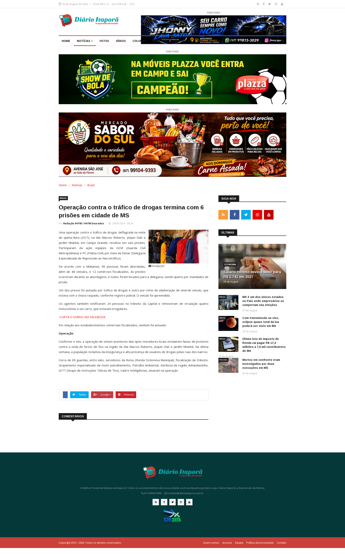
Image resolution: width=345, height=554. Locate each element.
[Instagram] (276, 4)
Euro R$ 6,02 (119, 4)
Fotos (104, 41)
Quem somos (211, 542)
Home (66, 41)
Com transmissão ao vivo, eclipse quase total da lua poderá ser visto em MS (260, 321)
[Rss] (258, 4)
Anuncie (227, 542)
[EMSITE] (172, 516)
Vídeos (121, 41)
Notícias (84, 41)
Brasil (90, 185)
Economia (230, 264)
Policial (223, 360)
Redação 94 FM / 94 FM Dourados (83, 223)
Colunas (139, 41)
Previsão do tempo (188, 41)
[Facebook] (264, 4)
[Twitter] (270, 4)
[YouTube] (282, 4)
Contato (234, 41)
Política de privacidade (260, 542)
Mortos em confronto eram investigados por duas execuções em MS (261, 363)
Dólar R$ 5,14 (101, 4)
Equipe (215, 41)
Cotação (160, 41)
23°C (132, 4)
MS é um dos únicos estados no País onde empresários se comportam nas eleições (263, 301)
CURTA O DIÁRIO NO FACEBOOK (82, 317)
